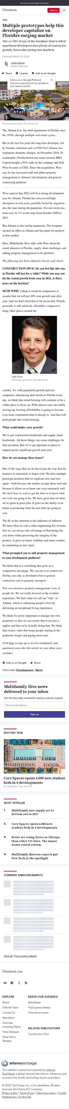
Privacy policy (9, 1093)
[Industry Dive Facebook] (12, 983)
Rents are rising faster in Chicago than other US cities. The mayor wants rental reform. (36, 841)
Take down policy (46, 1093)
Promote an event (38, 1012)
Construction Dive (38, 1034)
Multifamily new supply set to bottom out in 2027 (33, 812)
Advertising (34, 1002)
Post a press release (25, 956)
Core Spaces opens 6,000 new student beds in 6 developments (34, 780)
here (11, 643)
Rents (39, 670)
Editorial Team (10, 1007)
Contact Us (8, 1012)
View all (8, 956)
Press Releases (10, 1031)
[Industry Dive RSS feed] (26, 983)
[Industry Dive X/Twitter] (19, 983)
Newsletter (8, 1017)
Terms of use (27, 1093)
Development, (25, 670)
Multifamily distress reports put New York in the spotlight (35, 856)
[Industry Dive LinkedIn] (5, 983)
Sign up (53, 10)
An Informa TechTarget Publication (34, 3)
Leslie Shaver (18, 62)
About (5, 1002)
